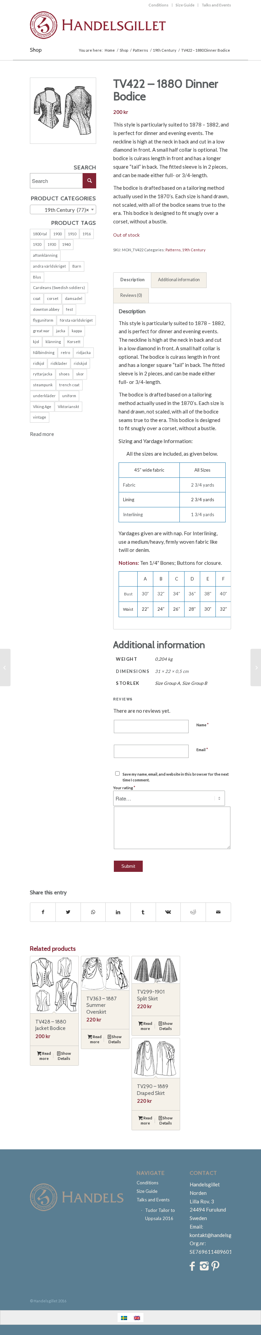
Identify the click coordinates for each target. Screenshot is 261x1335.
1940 (66, 244)
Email (202, 749)
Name (202, 724)
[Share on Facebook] (42, 912)
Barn (76, 266)
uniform (69, 395)
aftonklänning (45, 255)
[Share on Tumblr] (143, 912)
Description (132, 279)
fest (69, 309)
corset (52, 298)
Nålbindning (43, 352)
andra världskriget (49, 266)
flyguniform (43, 320)
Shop (36, 50)
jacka (60, 330)
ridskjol (80, 363)
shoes (64, 374)
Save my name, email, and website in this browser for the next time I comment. (176, 777)
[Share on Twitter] (68, 912)
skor (80, 374)
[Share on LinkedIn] (118, 912)
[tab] (132, 280)
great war (41, 330)
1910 (72, 234)
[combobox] (63, 209)
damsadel (73, 298)
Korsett (74, 341)
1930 (52, 244)
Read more (42, 434)
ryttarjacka (42, 374)
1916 (87, 234)
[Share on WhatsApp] (93, 912)
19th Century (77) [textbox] (65, 210)
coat (36, 298)
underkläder (44, 395)
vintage (39, 417)
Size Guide (185, 5)
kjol (36, 341)
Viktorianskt (68, 406)
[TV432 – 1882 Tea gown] (255, 667)
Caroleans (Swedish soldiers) (59, 287)
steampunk (43, 385)
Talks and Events (216, 5)
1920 (37, 244)
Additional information (179, 279)
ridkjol (38, 363)
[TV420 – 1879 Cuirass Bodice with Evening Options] (5, 667)
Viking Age (42, 406)
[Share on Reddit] (193, 912)
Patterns (173, 250)
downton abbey (46, 309)
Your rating (124, 787)
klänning (53, 341)
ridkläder (59, 363)
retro (65, 352)
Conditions (159, 5)
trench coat (69, 385)
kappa (77, 330)
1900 (57, 234)
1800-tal (40, 234)
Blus (37, 277)
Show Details (64, 1056)
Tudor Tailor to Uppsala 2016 (160, 1214)
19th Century (194, 250)
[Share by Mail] (218, 912)
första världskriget (76, 320)
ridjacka (83, 352)
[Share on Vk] (168, 912)
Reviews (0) (131, 295)
